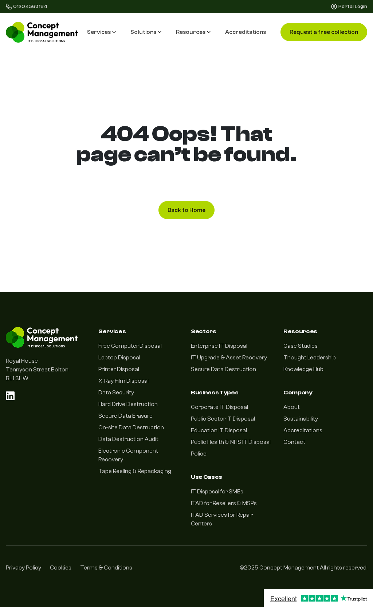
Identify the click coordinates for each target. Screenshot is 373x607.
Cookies (60, 567)
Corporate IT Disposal (219, 407)
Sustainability (300, 418)
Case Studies (300, 346)
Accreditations (245, 32)
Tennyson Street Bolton (37, 369)
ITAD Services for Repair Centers (222, 519)
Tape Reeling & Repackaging (134, 471)
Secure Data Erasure (125, 416)
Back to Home (186, 210)
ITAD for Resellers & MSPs (224, 503)
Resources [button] (190, 32)
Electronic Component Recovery (128, 455)
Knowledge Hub (303, 369)
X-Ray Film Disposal (123, 381)
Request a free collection (324, 32)
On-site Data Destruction (131, 427)
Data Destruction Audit (128, 439)
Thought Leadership (309, 357)
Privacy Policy (23, 567)
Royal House (22, 361)
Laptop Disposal (119, 357)
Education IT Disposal (219, 430)
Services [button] (99, 32)
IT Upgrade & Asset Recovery (229, 357)
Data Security (116, 392)
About (291, 407)
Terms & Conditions (106, 567)
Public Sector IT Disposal (223, 418)
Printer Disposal (118, 369)
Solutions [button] (143, 32)
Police (199, 453)
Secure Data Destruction (223, 369)
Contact (294, 442)
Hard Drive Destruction (128, 404)
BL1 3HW (17, 378)
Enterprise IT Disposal (219, 346)
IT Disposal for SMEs (217, 491)
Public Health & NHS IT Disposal (231, 442)
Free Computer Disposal (130, 346)
